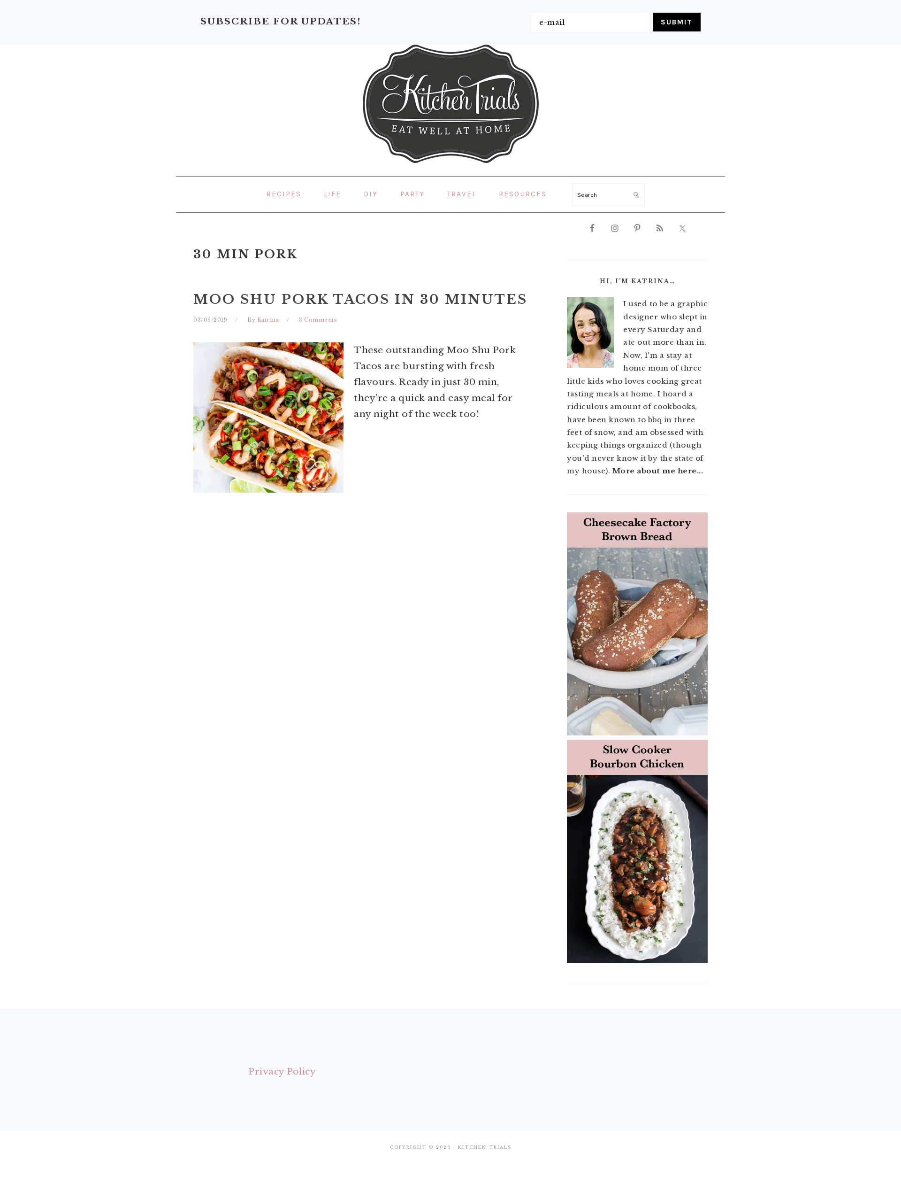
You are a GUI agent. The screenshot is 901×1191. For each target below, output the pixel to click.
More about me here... (657, 470)
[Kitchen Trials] (451, 165)
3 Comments (318, 320)
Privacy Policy (282, 1071)
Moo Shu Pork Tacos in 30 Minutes (360, 299)
